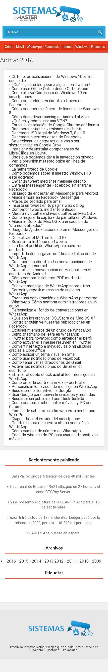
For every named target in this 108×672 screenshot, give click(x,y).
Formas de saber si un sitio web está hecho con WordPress (52, 412)
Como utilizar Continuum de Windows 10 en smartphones (48, 94)
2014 (36, 561)
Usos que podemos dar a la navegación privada (52, 157)
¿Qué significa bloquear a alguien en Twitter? (51, 84)
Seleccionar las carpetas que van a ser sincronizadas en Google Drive (44, 143)
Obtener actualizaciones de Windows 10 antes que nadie (51, 78)
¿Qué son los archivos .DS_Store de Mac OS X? (53, 318)
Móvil (20, 47)
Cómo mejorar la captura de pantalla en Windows (54, 217)
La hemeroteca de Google (35, 169)
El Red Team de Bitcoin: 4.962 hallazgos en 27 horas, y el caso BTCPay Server (53, 489)
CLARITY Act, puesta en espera (53, 533)
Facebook (51, 47)
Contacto (53, 650)
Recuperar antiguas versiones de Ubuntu (47, 129)
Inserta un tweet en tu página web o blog (48, 205)
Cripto (9, 47)
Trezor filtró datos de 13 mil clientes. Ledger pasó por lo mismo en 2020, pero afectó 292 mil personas (53, 520)
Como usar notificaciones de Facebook (46, 358)
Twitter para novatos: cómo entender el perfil (52, 338)
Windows (81, 47)
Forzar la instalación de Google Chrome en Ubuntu (55, 125)
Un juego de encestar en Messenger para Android (55, 193)
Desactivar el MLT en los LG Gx (39, 237)
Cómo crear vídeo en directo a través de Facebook (46, 102)
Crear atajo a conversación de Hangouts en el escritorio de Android (50, 271)
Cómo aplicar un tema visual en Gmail (44, 354)
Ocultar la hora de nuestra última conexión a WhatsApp (49, 424)
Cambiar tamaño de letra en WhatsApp (45, 334)
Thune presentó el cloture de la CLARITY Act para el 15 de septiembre (53, 505)
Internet (67, 47)
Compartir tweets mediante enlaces (43, 209)
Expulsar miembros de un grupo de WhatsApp (51, 330)
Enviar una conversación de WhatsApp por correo (54, 298)
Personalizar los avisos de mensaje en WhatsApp (54, 386)
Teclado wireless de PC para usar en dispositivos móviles (53, 436)
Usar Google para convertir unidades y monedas (53, 394)
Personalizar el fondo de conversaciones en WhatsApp (48, 312)
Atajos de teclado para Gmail (37, 201)
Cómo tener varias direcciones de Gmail (46, 362)
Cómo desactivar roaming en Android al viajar (51, 116)
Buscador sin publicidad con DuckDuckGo (48, 398)
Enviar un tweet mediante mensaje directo (49, 181)
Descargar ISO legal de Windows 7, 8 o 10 (48, 133)
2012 (59, 561)
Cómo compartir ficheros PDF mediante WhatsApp (45, 279)
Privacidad (70, 650)
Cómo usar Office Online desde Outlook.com (50, 88)
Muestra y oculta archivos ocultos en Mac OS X (54, 213)
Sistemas (48, 14)
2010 (84, 561)
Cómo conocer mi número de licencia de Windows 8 (54, 110)
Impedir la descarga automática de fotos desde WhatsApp (52, 255)
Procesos (98, 47)
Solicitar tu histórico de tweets (39, 241)
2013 (48, 561)
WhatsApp (34, 47)
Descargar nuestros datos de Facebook (47, 137)
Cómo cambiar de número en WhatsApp (46, 430)
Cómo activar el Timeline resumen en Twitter (51, 342)
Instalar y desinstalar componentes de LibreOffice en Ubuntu (44, 151)
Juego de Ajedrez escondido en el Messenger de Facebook (53, 231)
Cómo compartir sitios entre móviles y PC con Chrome (50, 404)
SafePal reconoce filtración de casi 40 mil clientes (53, 476)
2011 (71, 561)
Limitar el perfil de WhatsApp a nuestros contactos (45, 247)
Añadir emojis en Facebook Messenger (45, 197)
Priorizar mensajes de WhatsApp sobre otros (51, 286)
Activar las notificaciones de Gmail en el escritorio (45, 368)
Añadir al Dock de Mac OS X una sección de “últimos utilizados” (48, 223)
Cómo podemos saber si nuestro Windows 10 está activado (50, 175)
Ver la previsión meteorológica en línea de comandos (47, 163)
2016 (11, 561)
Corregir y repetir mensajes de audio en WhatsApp (44, 292)
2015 (23, 561)
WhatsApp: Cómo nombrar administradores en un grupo (53, 304)
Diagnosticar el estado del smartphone (46, 418)
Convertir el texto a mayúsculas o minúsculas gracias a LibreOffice (50, 348)
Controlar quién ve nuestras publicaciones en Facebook (49, 324)
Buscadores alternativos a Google (41, 390)
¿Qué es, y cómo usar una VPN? (39, 120)
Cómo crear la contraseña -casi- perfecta (48, 382)
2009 (96, 561)
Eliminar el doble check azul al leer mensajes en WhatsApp (52, 376)
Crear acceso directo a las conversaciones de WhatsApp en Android (50, 263)
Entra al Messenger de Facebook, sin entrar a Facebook (50, 187)
